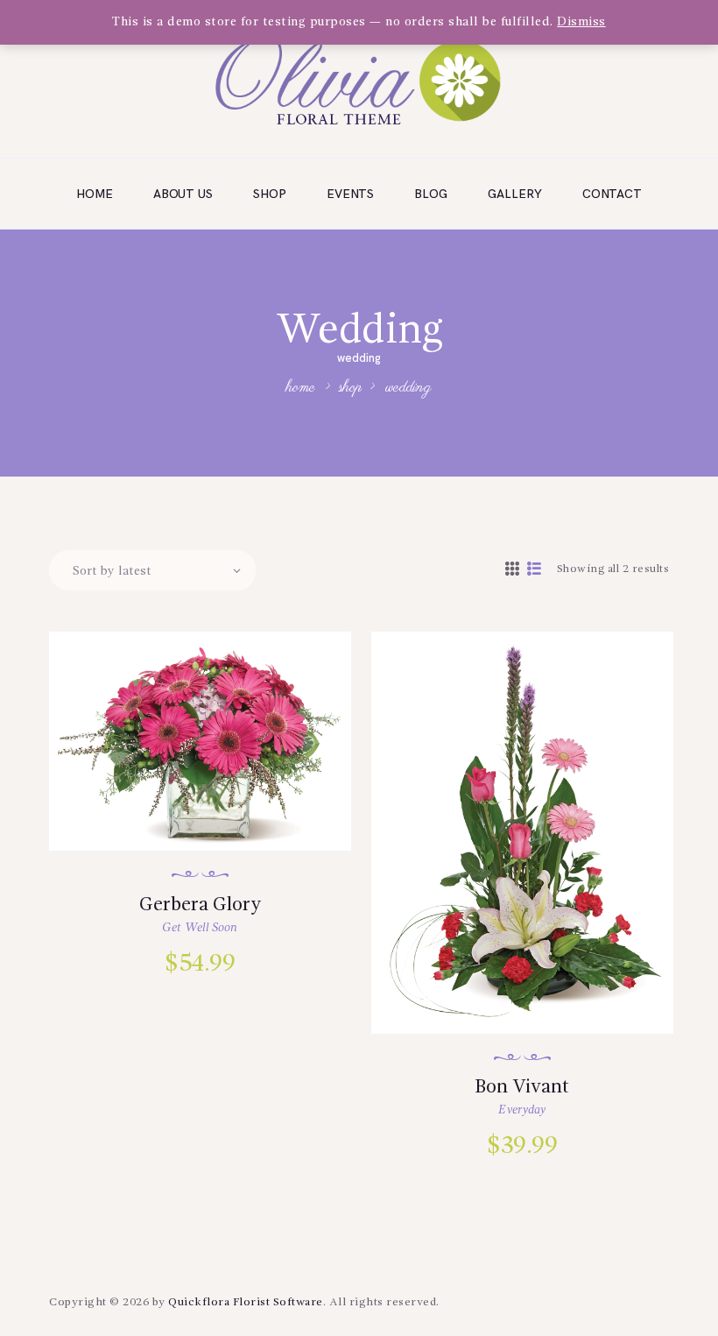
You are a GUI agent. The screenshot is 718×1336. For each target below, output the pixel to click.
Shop (350, 388)
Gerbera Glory (200, 905)
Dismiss (581, 22)
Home (300, 388)
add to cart (212, 822)
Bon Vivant (522, 1087)
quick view (210, 765)
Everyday (522, 1110)
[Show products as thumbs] (512, 570)
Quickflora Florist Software (245, 1302)
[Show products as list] (534, 570)
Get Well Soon (199, 928)
